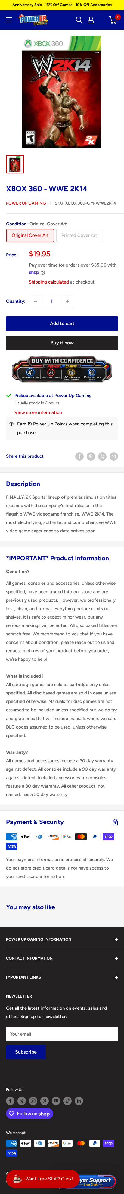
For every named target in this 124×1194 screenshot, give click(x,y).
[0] (113, 20)
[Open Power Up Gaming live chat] (85, 1182)
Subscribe (26, 1052)
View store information (38, 412)
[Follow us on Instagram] (33, 1101)
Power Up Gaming (26, 203)
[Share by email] (114, 456)
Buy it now (62, 343)
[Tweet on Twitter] (102, 456)
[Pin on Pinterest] (91, 456)
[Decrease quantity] (35, 301)
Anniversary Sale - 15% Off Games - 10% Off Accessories (62, 4)
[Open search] (79, 20)
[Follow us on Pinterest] (44, 1101)
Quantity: (15, 301)
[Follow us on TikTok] (67, 1101)
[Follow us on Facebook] (10, 1101)
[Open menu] (9, 19)
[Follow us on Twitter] (21, 1101)
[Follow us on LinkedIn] (79, 1101)
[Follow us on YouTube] (56, 1101)
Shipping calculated (49, 282)
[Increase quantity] (67, 301)
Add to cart (62, 323)
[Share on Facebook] (79, 456)
